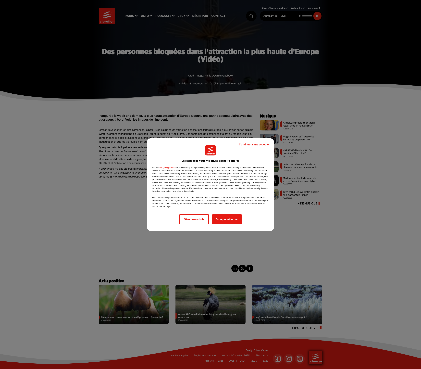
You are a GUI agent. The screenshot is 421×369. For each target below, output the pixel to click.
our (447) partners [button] (168, 167)
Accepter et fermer (226, 219)
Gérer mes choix (194, 219)
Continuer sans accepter (254, 144)
